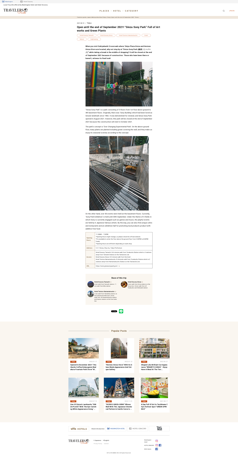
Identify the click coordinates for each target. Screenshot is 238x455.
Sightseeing (94, 39)
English (106, 440)
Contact (106, 443)
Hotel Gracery (28, 1)
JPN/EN (231, 11)
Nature (82, 39)
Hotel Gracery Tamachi (87, 35)
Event (146, 35)
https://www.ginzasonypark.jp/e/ (107, 266)
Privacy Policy (98, 443)
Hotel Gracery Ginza (106, 35)
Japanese (98, 440)
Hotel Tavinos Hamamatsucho (128, 35)
